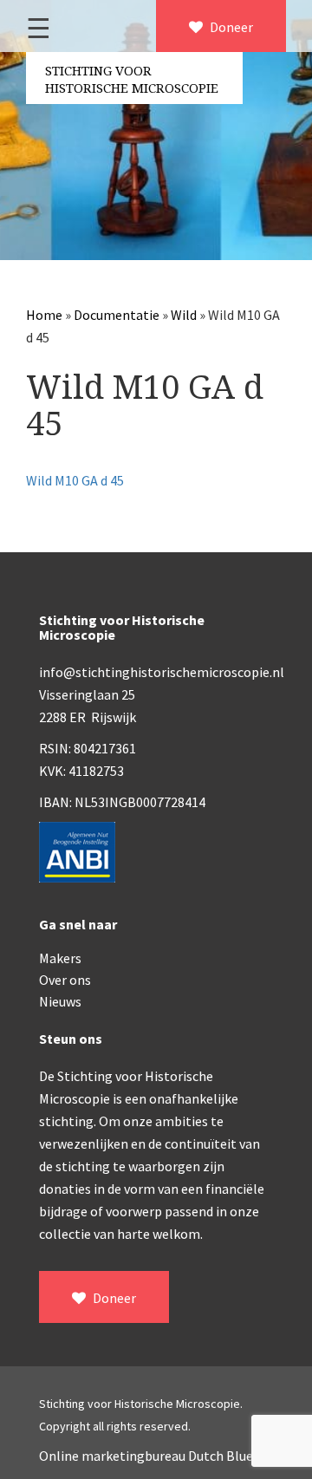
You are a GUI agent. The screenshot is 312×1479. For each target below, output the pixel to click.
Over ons (65, 979)
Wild (184, 314)
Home (44, 314)
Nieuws (60, 1001)
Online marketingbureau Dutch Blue (146, 1455)
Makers (60, 958)
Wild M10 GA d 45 (75, 480)
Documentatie (116, 314)
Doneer (230, 27)
